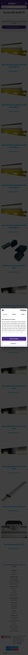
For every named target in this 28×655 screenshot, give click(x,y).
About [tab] (23, 314)
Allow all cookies (14, 338)
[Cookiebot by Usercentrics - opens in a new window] (20, 310)
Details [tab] (14, 314)
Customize (13, 343)
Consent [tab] (5, 314)
